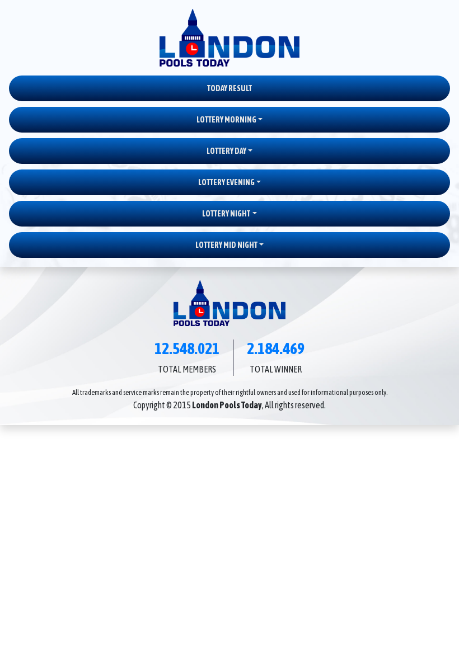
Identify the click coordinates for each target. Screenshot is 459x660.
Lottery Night (226, 213)
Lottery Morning (226, 119)
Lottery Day (226, 151)
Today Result (229, 88)
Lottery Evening (226, 182)
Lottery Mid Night (226, 245)
